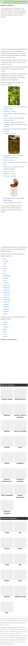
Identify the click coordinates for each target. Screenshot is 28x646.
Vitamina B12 (6, 302)
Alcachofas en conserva (9, 111)
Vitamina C (6, 304)
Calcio (5, 263)
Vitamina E (6, 309)
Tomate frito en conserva (9, 176)
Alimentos (22, 1)
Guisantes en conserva (9, 133)
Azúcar (5, 334)
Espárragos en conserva (9, 129)
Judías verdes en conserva (10, 155)
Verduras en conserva (6, 5)
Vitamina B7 (6, 297)
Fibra (4, 266)
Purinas (5, 336)
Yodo (4, 271)
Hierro (5, 259)
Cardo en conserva (8, 118)
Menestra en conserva (9, 160)
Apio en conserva (7, 113)
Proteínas (5, 261)
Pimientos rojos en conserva (10, 166)
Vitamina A (6, 283)
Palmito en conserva (8, 162)
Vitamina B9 (6, 299)
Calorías (5, 322)
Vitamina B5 (6, 292)
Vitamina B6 (6, 294)
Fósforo (5, 314)
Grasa (5, 329)
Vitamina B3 (6, 290)
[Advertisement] (14, 33)
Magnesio (5, 278)
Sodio (4, 280)
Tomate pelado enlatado (9, 198)
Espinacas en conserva (9, 122)
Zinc (4, 273)
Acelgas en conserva (8, 106)
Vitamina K (6, 311)
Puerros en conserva (8, 171)
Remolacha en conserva (9, 173)
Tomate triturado (7, 202)
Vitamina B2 (6, 287)
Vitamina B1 (6, 285)
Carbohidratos (7, 275)
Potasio (5, 268)
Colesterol (6, 326)
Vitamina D (6, 306)
